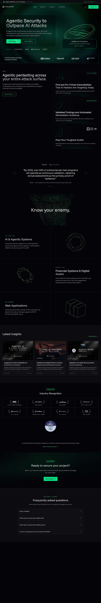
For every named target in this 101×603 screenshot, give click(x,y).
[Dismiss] (97, 1)
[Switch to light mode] (86, 7)
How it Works (28, 41)
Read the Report (89, 1)
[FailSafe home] (8, 7)
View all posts (93, 336)
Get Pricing (12, 41)
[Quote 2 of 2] (52, 186)
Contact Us (93, 7)
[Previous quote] (14, 173)
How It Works (8, 94)
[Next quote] (86, 173)
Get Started (49, 479)
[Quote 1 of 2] (50, 186)
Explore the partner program (49, 446)
